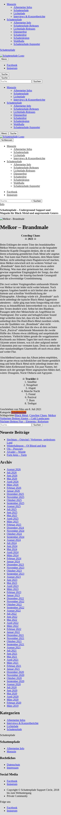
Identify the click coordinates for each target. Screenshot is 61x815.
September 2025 (15, 503)
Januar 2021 (13, 668)
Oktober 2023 (14, 570)
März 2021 (12, 662)
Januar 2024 (13, 561)
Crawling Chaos (38, 415)
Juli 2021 (12, 650)
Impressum (12, 767)
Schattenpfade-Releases (26, 25)
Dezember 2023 (15, 564)
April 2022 (12, 622)
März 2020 (12, 699)
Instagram (12, 68)
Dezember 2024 (15, 527)
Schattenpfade (21, 10)
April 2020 (12, 696)
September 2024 (15, 536)
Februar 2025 (14, 524)
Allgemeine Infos (23, 7)
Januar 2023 (13, 595)
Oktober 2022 (14, 604)
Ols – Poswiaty (15, 448)
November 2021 (15, 638)
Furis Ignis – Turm (17, 454)
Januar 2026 (13, 490)
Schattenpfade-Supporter (27, 44)
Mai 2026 (12, 478)
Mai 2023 (12, 583)
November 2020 (15, 675)
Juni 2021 (12, 653)
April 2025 (12, 518)
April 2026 (12, 481)
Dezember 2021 (15, 635)
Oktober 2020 (14, 678)
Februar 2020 (14, 702)
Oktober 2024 (14, 533)
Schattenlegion (21, 37)
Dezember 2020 (15, 672)
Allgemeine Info (22, 22)
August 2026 (14, 469)
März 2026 (12, 484)
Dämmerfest (20, 31)
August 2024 (14, 540)
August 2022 (14, 610)
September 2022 (15, 607)
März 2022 (12, 626)
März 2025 (12, 521)
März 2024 (12, 555)
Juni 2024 (12, 546)
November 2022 (15, 601)
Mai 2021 (12, 656)
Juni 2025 (12, 512)
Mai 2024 (12, 549)
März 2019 (12, 705)
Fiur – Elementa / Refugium (24, 421)
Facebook (12, 65)
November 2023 (15, 567)
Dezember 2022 (15, 598)
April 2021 (12, 659)
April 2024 (12, 552)
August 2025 (14, 506)
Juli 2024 (12, 543)
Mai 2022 (12, 619)
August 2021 (14, 647)
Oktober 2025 (14, 500)
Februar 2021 (14, 665)
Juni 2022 (12, 616)
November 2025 (15, 497)
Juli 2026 (12, 472)
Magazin (11, 4)
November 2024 (15, 530)
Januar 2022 (13, 632)
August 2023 (14, 576)
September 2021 (15, 644)
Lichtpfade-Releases (24, 28)
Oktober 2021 (14, 641)
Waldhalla (19, 41)
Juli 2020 (12, 687)
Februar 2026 (14, 487)
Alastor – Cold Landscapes (24, 418)
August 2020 (14, 684)
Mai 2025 (12, 515)
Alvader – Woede (16, 451)
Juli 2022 (12, 613)
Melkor (52, 415)
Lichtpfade (19, 13)
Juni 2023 (12, 579)
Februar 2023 (14, 592)
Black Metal (21, 415)
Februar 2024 (14, 558)
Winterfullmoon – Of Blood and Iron (26, 445)
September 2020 (15, 681)
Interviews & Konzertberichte (29, 16)
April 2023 (12, 586)
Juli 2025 (12, 509)
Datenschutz (13, 764)
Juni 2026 (12, 475)
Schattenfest (20, 34)
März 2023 (12, 589)
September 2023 (15, 573)
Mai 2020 (12, 693)
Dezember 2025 (15, 494)
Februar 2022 (14, 629)
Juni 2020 (12, 690)
